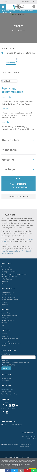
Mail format (15, 361)
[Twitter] (14, 470)
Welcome (7, 159)
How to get (8, 169)
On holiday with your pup (9, 276)
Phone (12, 184)
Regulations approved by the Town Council (16, 251)
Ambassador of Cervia (8, 389)
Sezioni (4, 2)
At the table (9, 150)
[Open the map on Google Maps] (18, 59)
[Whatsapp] (34, 470)
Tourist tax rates (7, 253)
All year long (5, 281)
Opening (12, 197)
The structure (10, 140)
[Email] (21, 470)
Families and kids (6, 269)
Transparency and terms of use (10, 343)
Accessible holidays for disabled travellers (14, 274)
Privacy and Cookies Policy (9, 338)
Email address (5, 354)
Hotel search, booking (29, 436)
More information (20, 465)
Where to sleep (18, 30)
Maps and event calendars (9, 315)
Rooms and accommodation (12, 90)
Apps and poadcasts (7, 320)
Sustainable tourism (7, 292)
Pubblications (5, 313)
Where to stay (5, 267)
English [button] (27, 2)
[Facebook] (8, 470)
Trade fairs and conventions (9, 299)
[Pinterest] (27, 470)
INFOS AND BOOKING (29, 433)
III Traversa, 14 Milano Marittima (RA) (19, 53)
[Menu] (3, 7)
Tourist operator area (7, 295)
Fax (13, 187)
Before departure (6, 279)
